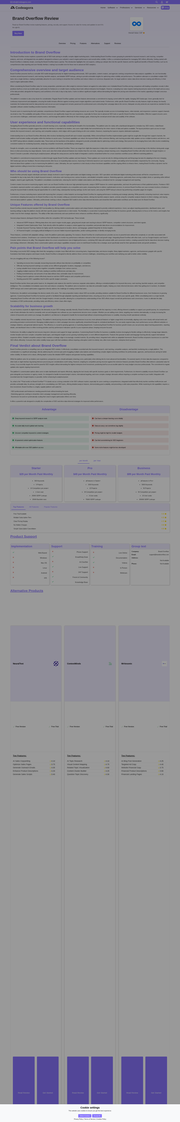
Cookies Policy (101, 1119)
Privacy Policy (78, 1119)
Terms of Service (89, 1119)
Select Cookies (85, 1116)
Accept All (97, 1116)
